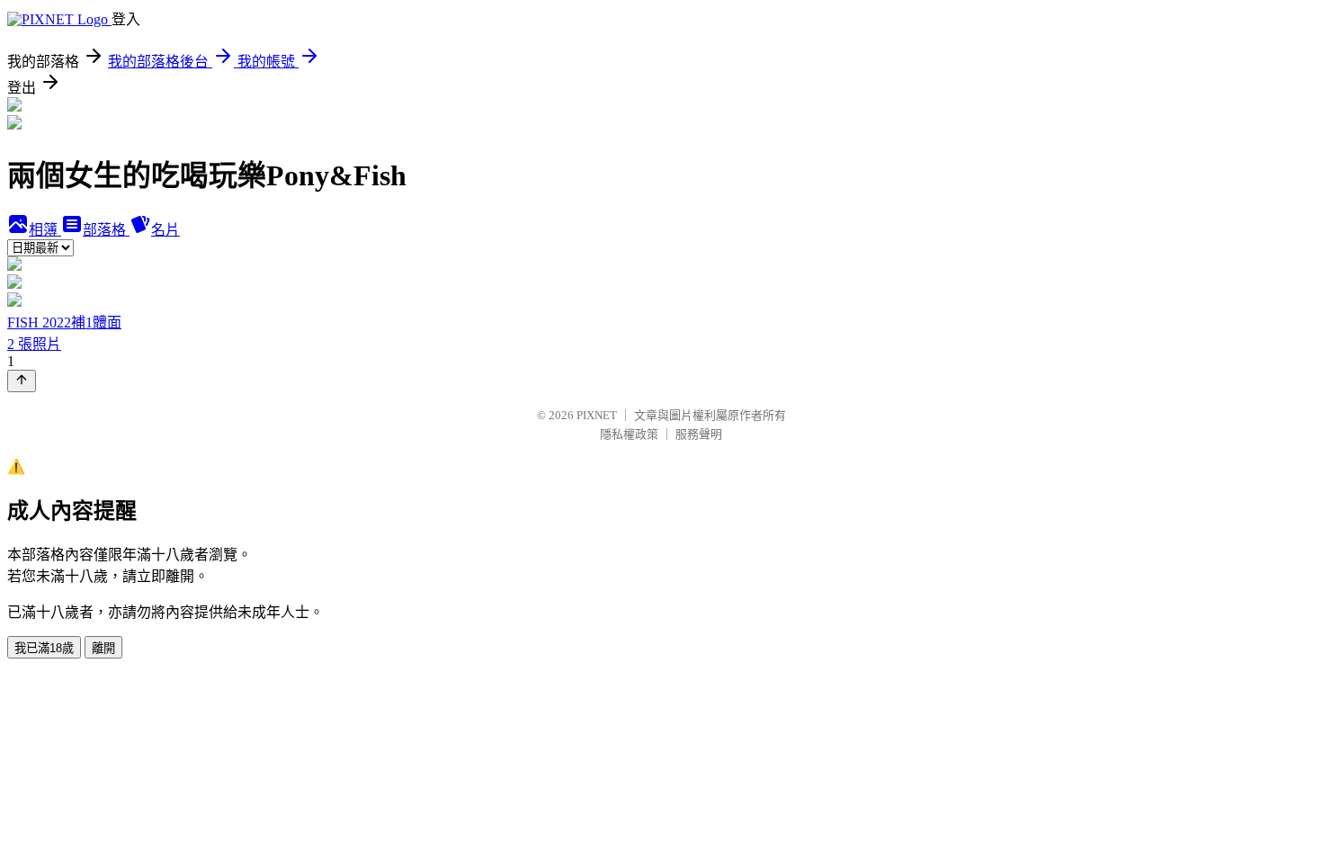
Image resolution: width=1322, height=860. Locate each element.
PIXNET (596, 415)
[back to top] (21, 381)
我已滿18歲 (44, 648)
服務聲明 (698, 434)
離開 (103, 648)
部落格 (106, 229)
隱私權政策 (629, 434)
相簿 (45, 229)
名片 (165, 229)
